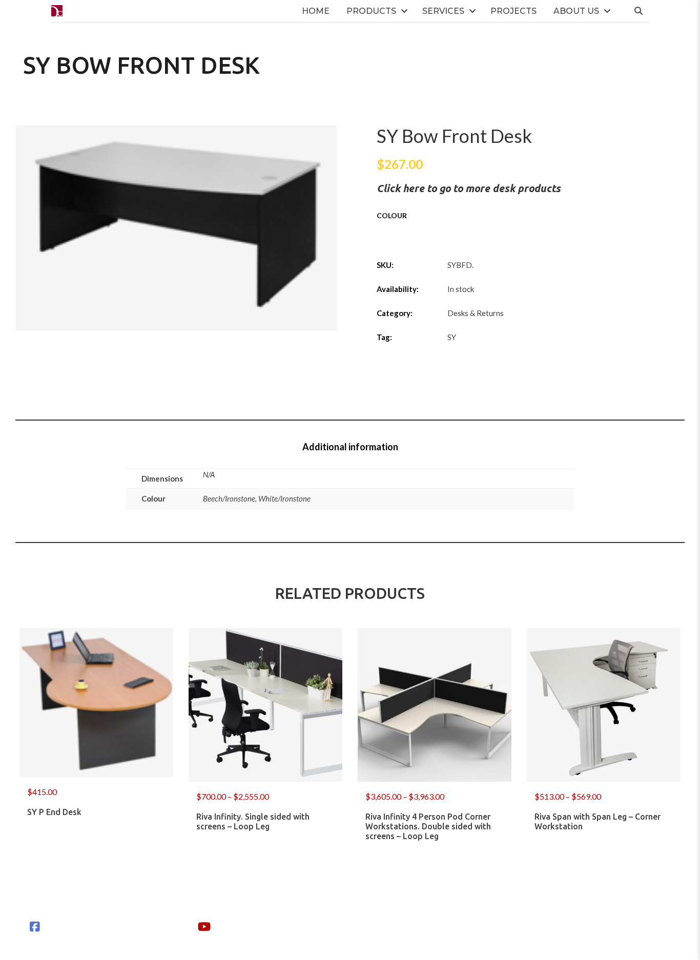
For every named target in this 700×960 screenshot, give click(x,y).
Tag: (384, 337)
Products (371, 11)
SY (451, 337)
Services (443, 11)
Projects (513, 11)
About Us (576, 11)
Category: (395, 313)
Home (316, 11)
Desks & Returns (475, 313)
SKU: (385, 264)
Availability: (398, 289)
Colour (392, 215)
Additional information (350, 446)
